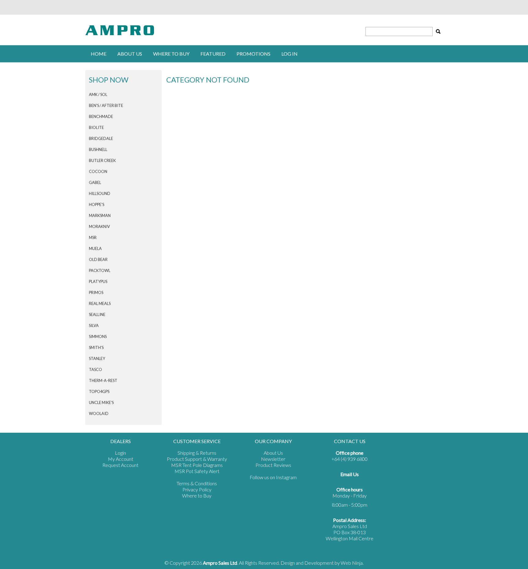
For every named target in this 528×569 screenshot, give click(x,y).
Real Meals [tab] (100, 303)
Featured (213, 54)
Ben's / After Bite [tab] (106, 105)
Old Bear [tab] (98, 259)
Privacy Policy (196, 489)
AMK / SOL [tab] (98, 94)
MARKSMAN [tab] (100, 215)
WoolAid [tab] (98, 413)
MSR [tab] (93, 237)
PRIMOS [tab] (96, 292)
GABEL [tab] (95, 182)
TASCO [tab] (95, 369)
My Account (120, 459)
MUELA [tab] (95, 248)
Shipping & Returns (197, 453)
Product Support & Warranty (197, 459)
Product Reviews (273, 465)
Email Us (349, 474)
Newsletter (273, 459)
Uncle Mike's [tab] (101, 402)
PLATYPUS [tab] (98, 281)
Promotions (253, 54)
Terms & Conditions (197, 483)
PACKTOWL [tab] (99, 270)
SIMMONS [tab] (98, 336)
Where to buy (171, 54)
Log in (289, 54)
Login (120, 453)
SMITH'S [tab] (96, 347)
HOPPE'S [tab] (96, 204)
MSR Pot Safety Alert (196, 471)
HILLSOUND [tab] (99, 193)
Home (98, 54)
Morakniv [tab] (99, 226)
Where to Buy (196, 495)
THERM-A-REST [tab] (103, 380)
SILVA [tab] (94, 325)
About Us (129, 54)
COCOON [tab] (98, 171)
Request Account (120, 465)
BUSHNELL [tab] (98, 149)
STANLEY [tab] (97, 358)
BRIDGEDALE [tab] (101, 138)
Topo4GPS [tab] (99, 391)
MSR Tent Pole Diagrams (197, 465)
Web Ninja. (352, 563)
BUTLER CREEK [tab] (102, 160)
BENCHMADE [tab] (101, 116)
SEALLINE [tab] (97, 314)
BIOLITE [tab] (96, 127)
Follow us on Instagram (273, 477)
